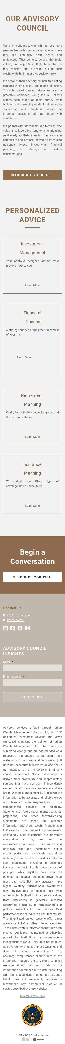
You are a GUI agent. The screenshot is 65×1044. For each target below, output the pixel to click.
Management (33, 252)
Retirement (32, 395)
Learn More (32, 285)
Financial (32, 313)
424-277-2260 (15, 620)
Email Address (25, 676)
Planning (32, 321)
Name (20, 662)
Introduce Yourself (32, 175)
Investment (32, 244)
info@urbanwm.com (19, 615)
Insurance (32, 464)
